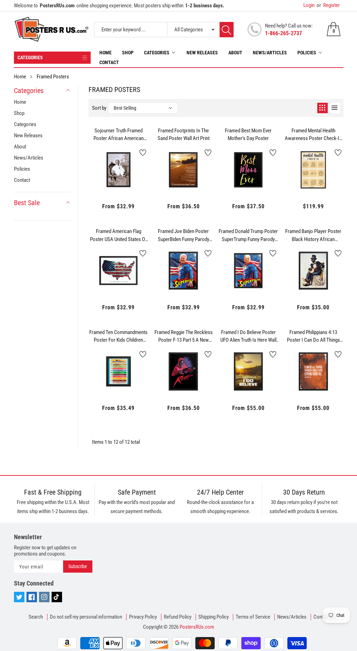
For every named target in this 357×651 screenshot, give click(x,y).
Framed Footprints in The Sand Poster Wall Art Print (184, 134)
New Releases (202, 52)
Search (36, 617)
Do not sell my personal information (86, 617)
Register (328, 5)
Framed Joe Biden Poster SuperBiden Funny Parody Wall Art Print (183, 235)
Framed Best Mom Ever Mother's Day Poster (248, 134)
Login (308, 5)
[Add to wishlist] (142, 152)
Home (105, 52)
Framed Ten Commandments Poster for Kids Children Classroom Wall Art (118, 336)
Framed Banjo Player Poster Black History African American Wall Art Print (313, 235)
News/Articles (270, 52)
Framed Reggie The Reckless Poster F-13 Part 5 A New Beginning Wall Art (183, 336)
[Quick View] (119, 173)
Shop (128, 52)
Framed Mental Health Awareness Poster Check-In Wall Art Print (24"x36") (313, 134)
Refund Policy (177, 617)
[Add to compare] (136, 171)
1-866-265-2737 (283, 33)
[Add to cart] (101, 178)
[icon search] (227, 29)
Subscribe (77, 566)
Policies (306, 52)
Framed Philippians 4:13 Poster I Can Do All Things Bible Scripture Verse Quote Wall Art (313, 336)
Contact (109, 62)
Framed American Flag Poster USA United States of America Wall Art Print (118, 235)
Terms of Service (253, 617)
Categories (156, 52)
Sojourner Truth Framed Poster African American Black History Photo (118, 134)
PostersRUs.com (197, 627)
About (235, 52)
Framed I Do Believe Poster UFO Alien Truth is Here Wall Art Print (248, 336)
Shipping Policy (213, 617)
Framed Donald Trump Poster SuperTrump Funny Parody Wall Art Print (248, 235)
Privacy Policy (143, 617)
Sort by (99, 108)
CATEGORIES (30, 57)
